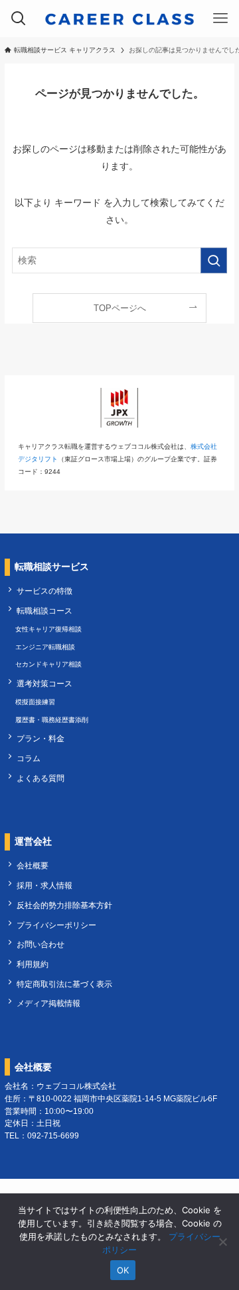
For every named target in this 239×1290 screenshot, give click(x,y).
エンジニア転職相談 (45, 647)
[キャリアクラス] (119, 18)
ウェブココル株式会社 (76, 1086)
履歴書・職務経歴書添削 (51, 719)
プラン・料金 (40, 738)
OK (123, 1270)
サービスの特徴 (44, 590)
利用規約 (32, 964)
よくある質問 (40, 778)
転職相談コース (44, 610)
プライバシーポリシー (56, 925)
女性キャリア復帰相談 (48, 629)
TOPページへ (120, 308)
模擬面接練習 (35, 702)
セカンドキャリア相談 (48, 664)
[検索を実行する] (213, 260)
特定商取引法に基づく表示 (64, 984)
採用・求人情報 (44, 885)
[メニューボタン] (220, 18)
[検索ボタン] (18, 18)
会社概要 (32, 865)
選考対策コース (44, 683)
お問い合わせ (40, 944)
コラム (28, 758)
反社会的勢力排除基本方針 (64, 905)
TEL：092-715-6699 (42, 1135)
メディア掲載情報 (48, 1003)
